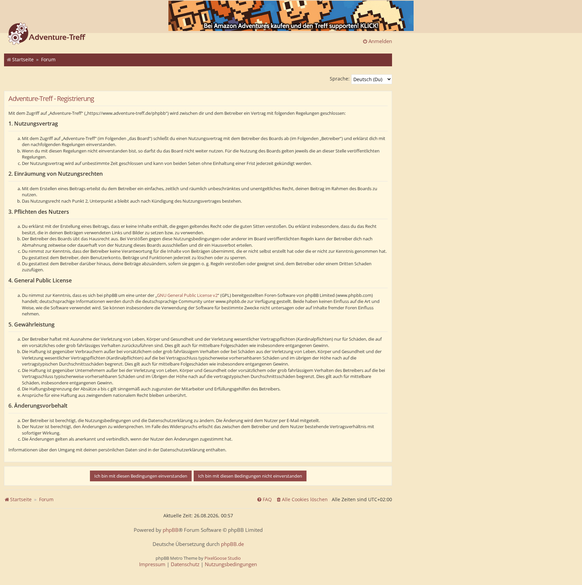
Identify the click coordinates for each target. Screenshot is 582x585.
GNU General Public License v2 (187, 295)
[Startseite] (47, 34)
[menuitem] (302, 499)
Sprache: (340, 78)
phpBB (171, 530)
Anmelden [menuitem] (380, 41)
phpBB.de (232, 544)
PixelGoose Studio (222, 558)
